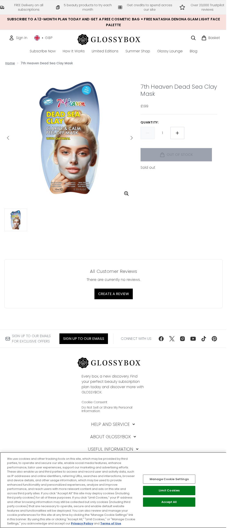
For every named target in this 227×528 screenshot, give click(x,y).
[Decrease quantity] (148, 133)
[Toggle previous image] (8, 137)
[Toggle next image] (131, 137)
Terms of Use (110, 523)
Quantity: (150, 122)
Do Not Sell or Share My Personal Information (107, 409)
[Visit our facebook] (161, 338)
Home (10, 63)
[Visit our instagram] (182, 338)
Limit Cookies (169, 491)
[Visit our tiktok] (203, 338)
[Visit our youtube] (193, 338)
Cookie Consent (94, 402)
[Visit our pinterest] (214, 338)
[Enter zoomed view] (126, 193)
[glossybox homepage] (114, 39)
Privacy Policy (82, 523)
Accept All (169, 502)
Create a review (113, 293)
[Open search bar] (193, 38)
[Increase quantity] (177, 133)
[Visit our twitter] (171, 338)
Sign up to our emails (83, 338)
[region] (113, 490)
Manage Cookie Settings (169, 479)
